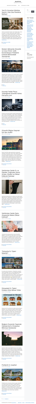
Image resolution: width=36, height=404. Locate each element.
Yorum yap (4, 43)
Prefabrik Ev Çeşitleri (9, 365)
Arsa (19, 5)
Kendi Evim (18, 1)
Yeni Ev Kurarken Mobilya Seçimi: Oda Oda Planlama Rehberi (11, 12)
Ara (32, 11)
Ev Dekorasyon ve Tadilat (25, 5)
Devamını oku (4, 39)
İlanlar (3, 84)
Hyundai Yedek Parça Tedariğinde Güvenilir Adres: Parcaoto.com (12, 93)
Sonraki (7, 398)
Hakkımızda (19, 402)
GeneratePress (14, 402)
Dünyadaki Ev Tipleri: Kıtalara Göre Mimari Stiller (11, 289)
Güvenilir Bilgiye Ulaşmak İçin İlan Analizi (11, 131)
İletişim (23, 402)
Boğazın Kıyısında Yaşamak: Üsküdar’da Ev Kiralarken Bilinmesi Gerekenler (12, 326)
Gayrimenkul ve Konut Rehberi (11, 5)
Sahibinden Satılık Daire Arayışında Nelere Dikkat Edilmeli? (10, 215)
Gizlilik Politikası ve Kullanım (29, 402)
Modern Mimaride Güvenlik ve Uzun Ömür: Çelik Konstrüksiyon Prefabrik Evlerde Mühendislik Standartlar (11, 52)
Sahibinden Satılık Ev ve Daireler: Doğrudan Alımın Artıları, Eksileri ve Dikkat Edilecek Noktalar (11, 173)
